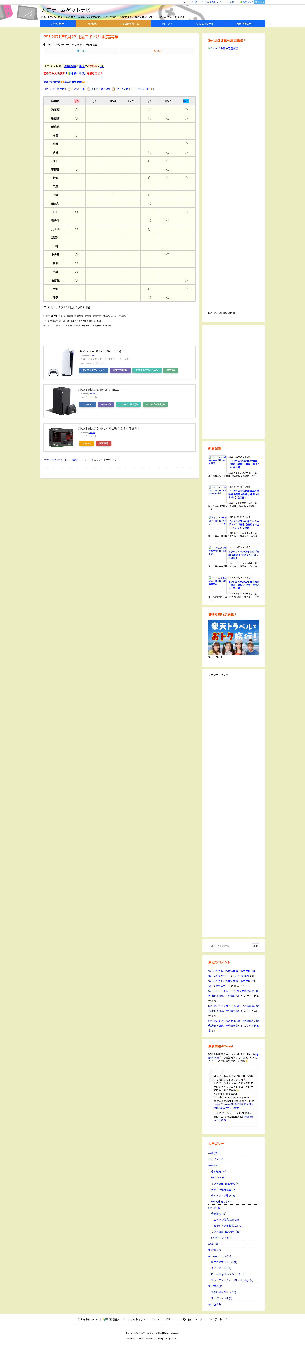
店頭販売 (218, 1171)
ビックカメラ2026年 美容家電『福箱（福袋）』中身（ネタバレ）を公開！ (243, 585)
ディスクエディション (93, 370)
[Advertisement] (233, 381)
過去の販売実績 (73, 82)
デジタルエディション (147, 370)
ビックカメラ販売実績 (228, 1225)
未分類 (214, 1250)
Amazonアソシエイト (57, 459)
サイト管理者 (241, 976)
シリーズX (87, 404)
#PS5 (245, 1104)
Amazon (86, 443)
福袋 (213, 1153)
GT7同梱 (170, 370)
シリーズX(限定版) (128, 404)
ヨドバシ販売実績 (226, 1219)
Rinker (92, 355)
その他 (214, 1304)
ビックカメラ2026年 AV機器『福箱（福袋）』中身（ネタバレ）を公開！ (243, 464)
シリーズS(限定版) (155, 404)
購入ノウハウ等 (223, 1195)
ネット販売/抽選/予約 (225, 1183)
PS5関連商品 (221, 1201)
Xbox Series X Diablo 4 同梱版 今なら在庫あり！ (109, 428)
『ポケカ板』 (144, 89)
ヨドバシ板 (191, 2)
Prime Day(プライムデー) (227, 1274)
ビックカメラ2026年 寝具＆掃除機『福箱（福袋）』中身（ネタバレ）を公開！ (243, 494)
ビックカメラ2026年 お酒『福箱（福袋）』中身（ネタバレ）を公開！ (243, 555)
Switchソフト (221, 1237)
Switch (214, 1207)
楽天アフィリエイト (83, 459)
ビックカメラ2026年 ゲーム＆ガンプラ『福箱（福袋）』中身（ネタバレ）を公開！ (243, 524)
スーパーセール (221, 1298)
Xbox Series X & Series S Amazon (99, 389)
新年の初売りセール (224, 1262)
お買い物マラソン (223, 1292)
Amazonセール (219, 1256)
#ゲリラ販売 (232, 1108)
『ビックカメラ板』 (55, 89)
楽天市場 (103, 443)
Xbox (213, 1243)
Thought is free (170, 1338)
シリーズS (106, 404)
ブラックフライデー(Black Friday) (232, 1280)
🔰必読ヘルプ (246, 2)
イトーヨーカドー (227, 2)
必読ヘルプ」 (79, 73)
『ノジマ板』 (79, 89)
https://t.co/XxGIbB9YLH (228, 1104)
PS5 (72, 44)
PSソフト (218, 1177)
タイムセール (221, 1268)
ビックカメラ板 (208, 2)
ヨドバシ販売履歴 (87, 44)
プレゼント (216, 1159)
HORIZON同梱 (120, 370)
